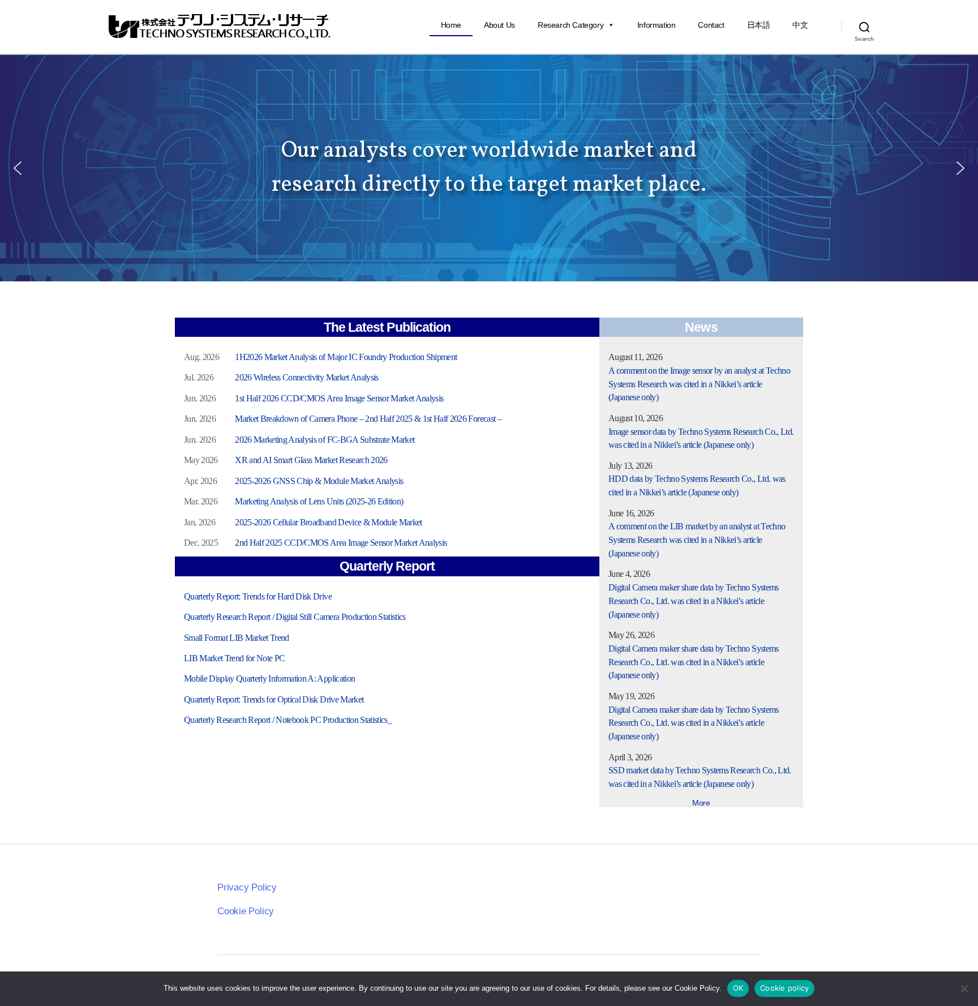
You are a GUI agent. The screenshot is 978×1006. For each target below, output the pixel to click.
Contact (711, 24)
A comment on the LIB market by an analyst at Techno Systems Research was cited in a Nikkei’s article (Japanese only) (696, 539)
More (701, 802)
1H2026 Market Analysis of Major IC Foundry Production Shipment (346, 357)
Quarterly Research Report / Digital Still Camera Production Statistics (295, 617)
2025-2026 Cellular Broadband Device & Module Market (328, 522)
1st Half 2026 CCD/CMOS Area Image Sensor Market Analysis (339, 398)
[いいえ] (964, 988)
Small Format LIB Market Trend (236, 638)
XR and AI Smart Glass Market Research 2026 (311, 460)
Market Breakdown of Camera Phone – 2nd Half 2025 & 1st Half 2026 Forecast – (368, 418)
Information (656, 24)
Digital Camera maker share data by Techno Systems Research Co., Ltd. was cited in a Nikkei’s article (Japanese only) (693, 601)
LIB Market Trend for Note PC (234, 658)
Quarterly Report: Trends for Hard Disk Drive (258, 596)
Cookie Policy (245, 911)
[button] (17, 168)
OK (738, 987)
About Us (499, 24)
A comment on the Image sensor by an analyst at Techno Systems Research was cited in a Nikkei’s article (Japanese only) (699, 384)
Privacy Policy (247, 887)
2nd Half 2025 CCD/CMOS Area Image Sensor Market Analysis (341, 542)
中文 (800, 24)
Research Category (570, 24)
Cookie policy (784, 987)
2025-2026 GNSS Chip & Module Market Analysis (319, 481)
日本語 (758, 24)
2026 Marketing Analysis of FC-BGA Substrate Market (324, 439)
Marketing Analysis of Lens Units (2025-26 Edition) (319, 501)
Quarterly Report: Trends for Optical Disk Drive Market (273, 699)
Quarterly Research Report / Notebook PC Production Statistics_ (288, 720)
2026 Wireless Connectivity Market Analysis (306, 377)
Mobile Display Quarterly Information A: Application (269, 678)
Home (451, 24)
